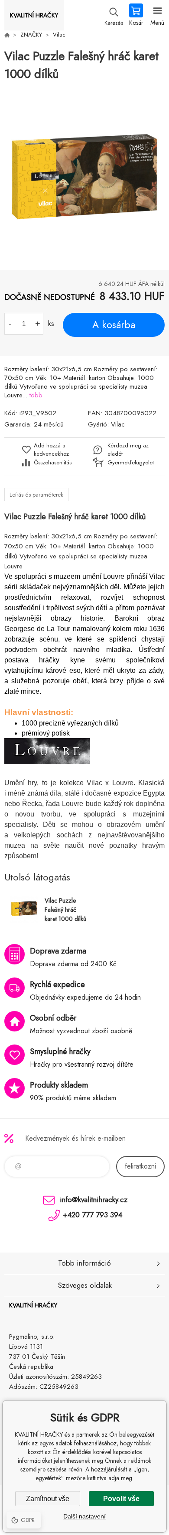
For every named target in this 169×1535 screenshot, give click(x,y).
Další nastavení (84, 1516)
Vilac (59, 34)
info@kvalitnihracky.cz (93, 1199)
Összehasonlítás (53, 462)
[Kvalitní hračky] (7, 34)
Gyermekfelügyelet (128, 462)
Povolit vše (121, 1498)
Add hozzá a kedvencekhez (51, 449)
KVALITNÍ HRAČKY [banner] (34, 15)
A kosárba (113, 324)
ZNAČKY (31, 34)
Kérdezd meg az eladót (128, 449)
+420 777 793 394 (92, 1214)
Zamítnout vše (47, 1498)
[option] (84, 176)
